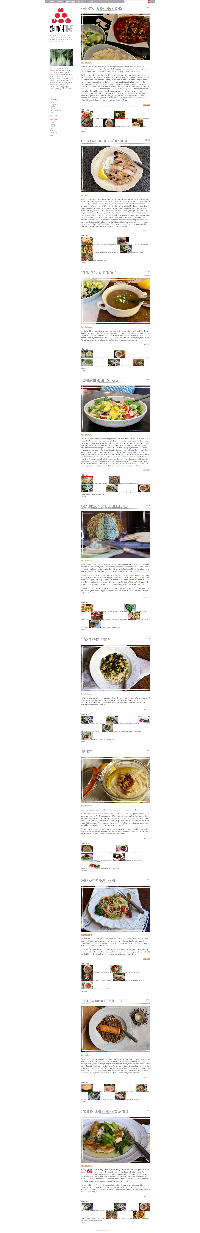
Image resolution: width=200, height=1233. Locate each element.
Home (52, 1)
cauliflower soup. (107, 333)
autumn (52, 108)
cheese (52, 126)
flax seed (52, 123)
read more (146, 104)
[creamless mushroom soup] (115, 301)
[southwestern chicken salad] (115, 409)
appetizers (53, 106)
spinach (52, 130)
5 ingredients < (54, 104)
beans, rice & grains (56, 110)
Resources (81, 1)
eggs (51, 128)
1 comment (83, 263)
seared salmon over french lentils (104, 1000)
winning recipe (136, 577)
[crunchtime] (62, 33)
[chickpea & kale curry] (115, 668)
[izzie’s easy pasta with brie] (115, 909)
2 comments (84, 496)
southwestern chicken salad (100, 380)
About (90, 1)
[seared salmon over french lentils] (115, 1029)
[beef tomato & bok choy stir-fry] (115, 37)
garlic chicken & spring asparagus (104, 1111)
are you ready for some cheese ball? (104, 506)
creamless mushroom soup (98, 272)
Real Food (60, 1)
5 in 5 (89, 1189)
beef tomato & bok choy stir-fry (101, 8)
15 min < (52, 102)
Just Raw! (87, 751)
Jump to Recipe (86, 62)
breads (52, 112)
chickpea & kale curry (96, 639)
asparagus (53, 124)
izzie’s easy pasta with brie (98, 880)
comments (83, 131)
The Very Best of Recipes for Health (122, 463)
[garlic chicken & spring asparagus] (115, 1140)
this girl (106, 943)
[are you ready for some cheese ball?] (115, 534)
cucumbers (53, 132)
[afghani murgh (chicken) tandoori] (115, 169)
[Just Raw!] (115, 780)
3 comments (84, 991)
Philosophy (70, 1)
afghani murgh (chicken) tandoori (104, 141)
